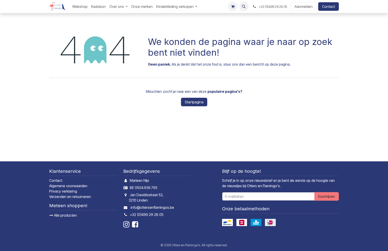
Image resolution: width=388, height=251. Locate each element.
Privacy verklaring (63, 191)
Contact (328, 6)
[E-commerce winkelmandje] (232, 6)
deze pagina (280, 64)
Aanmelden (304, 6)
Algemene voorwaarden (68, 186)
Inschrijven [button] (326, 196)
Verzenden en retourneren (70, 196)
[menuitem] (80, 6)
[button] (244, 6)
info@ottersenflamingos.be (152, 207)
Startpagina (194, 102)
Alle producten (65, 215)
